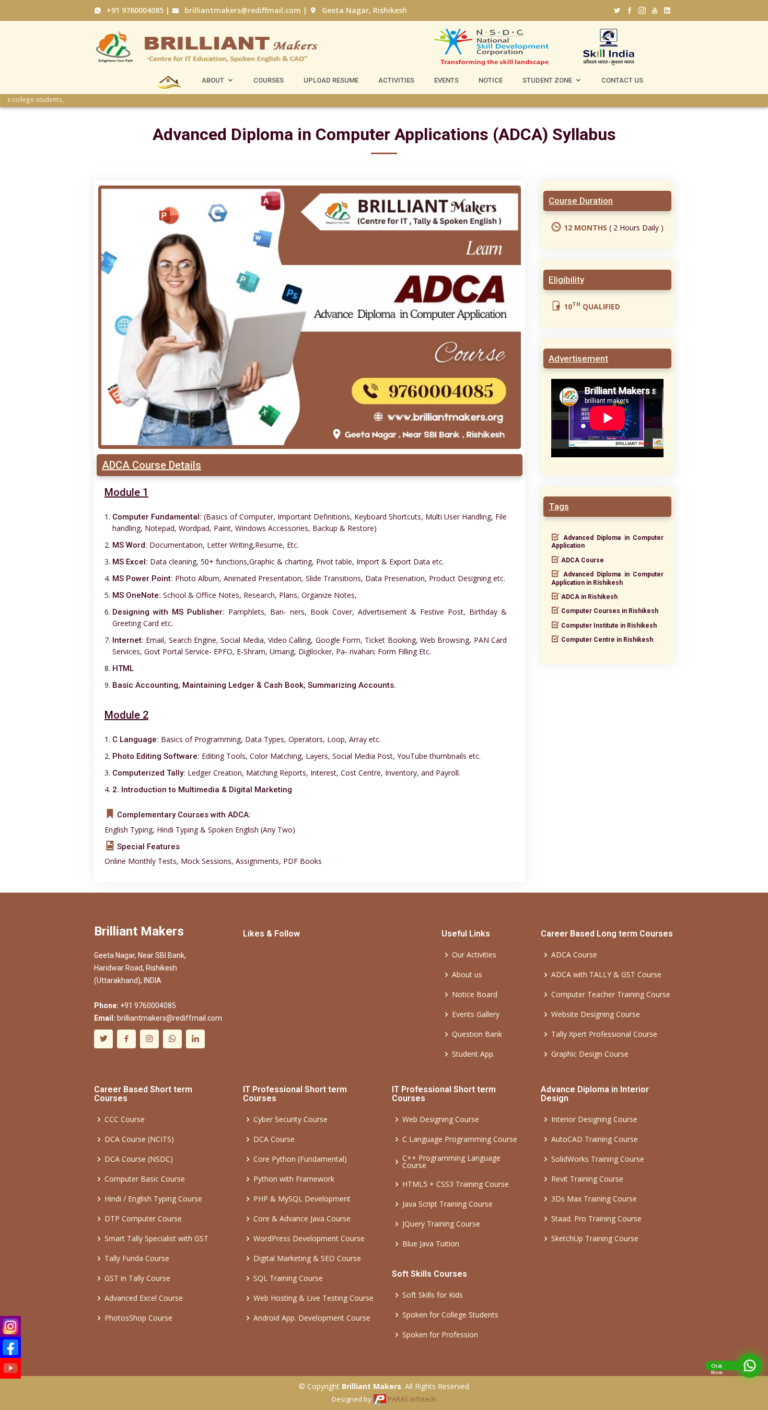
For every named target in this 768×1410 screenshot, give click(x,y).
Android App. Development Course (311, 1318)
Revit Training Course (587, 1179)
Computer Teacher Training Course (610, 994)
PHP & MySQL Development (302, 1199)
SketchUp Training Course (594, 1238)
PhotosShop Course (138, 1318)
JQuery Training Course (441, 1224)
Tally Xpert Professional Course (604, 1034)
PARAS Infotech (411, 1399)
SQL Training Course (288, 1278)
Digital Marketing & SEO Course (307, 1258)
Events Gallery (475, 1014)
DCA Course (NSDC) (138, 1159)
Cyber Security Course (290, 1119)
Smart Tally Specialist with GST (156, 1238)
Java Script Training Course (447, 1204)
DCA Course (274, 1139)
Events (446, 80)
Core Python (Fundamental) (300, 1159)
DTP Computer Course (143, 1218)
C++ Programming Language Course (451, 1161)
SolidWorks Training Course (597, 1159)
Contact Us (622, 80)
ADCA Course (574, 954)
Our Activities (474, 954)
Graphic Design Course (590, 1054)
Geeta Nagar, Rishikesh (363, 10)
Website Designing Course (595, 1014)
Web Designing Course (440, 1119)
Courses (268, 80)
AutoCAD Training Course (594, 1139)
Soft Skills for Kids (432, 1295)
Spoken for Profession (440, 1334)
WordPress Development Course (309, 1238)
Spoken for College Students (450, 1315)
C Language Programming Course (459, 1139)
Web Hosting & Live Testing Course (313, 1298)
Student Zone (547, 80)
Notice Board (474, 994)
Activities (396, 80)
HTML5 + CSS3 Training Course (455, 1184)
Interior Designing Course (594, 1119)
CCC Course (124, 1119)
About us (467, 974)
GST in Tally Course (137, 1278)
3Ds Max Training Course (594, 1199)
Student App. (473, 1054)
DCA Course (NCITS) (139, 1139)
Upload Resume (331, 80)
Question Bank (477, 1034)
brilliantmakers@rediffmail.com (241, 10)
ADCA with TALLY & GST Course (606, 974)
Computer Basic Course (144, 1179)
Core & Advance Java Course (302, 1218)
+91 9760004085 (134, 10)
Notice (491, 80)
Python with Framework (293, 1179)
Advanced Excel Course (143, 1298)
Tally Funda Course (136, 1258)
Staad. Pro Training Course (596, 1218)
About (213, 80)
